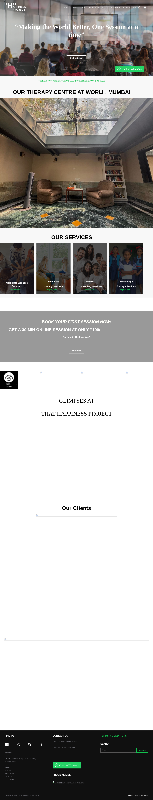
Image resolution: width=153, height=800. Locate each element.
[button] (10, 459)
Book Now (76, 351)
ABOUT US (78, 7)
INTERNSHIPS (113, 7)
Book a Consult (76, 58)
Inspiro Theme (133, 795)
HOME (66, 7)
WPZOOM (144, 795)
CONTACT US (129, 7)
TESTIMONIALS (96, 7)
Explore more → (17, 289)
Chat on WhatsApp (132, 69)
